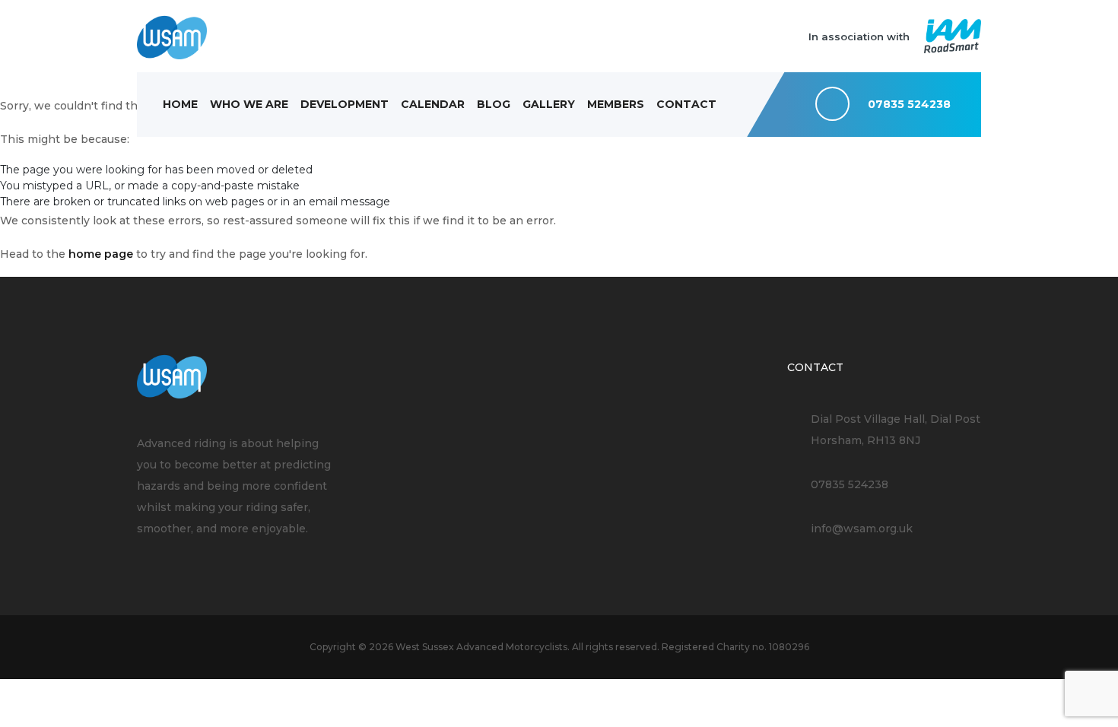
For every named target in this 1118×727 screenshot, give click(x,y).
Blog (493, 104)
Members (615, 104)
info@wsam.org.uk (862, 528)
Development (344, 104)
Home (180, 104)
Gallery (548, 104)
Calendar (433, 104)
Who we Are (249, 104)
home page (100, 254)
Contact (686, 104)
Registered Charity (706, 646)
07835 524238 (849, 484)
